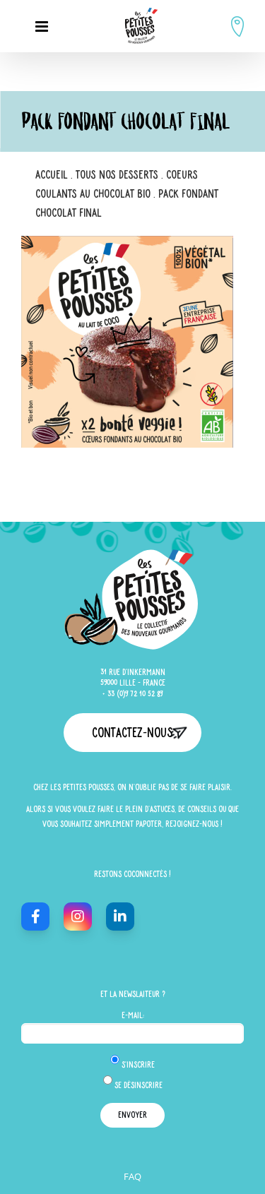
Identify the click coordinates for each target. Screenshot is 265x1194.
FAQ (132, 1176)
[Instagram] (78, 916)
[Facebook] (35, 916)
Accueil (51, 174)
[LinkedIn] (120, 916)
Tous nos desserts (117, 174)
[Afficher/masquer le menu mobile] (42, 26)
